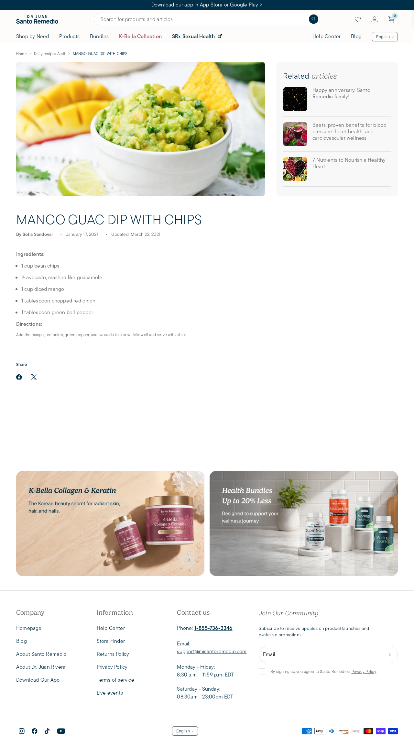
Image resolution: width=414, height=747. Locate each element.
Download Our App (38, 680)
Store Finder (111, 641)
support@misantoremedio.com (211, 651)
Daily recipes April (49, 53)
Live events (110, 693)
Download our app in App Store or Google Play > (207, 4)
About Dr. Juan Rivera (40, 667)
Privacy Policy (364, 671)
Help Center (326, 36)
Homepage (29, 628)
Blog (356, 36)
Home (21, 53)
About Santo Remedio (41, 654)
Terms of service (115, 680)
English (383, 37)
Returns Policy (113, 654)
